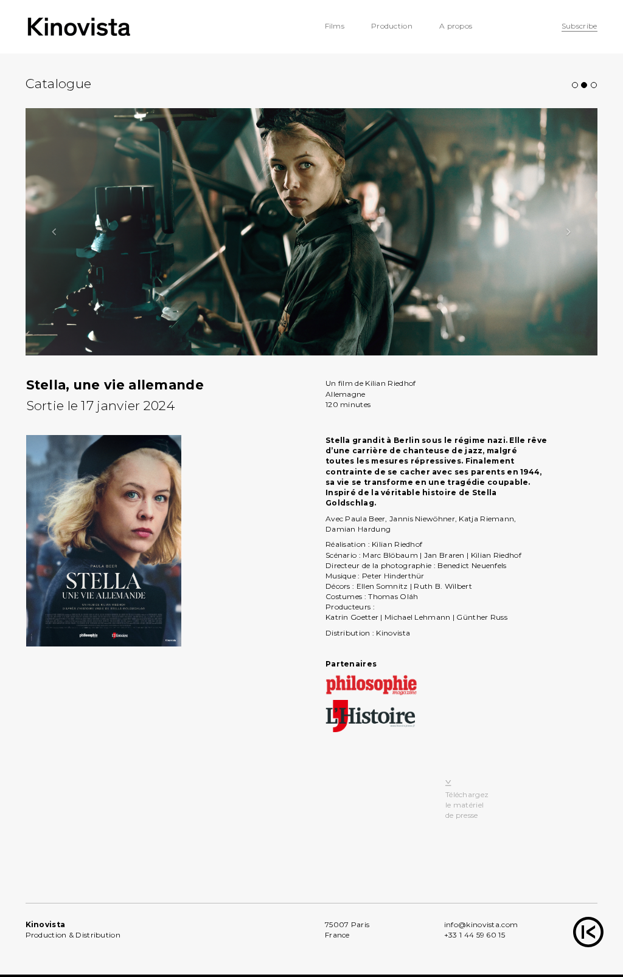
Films (335, 25)
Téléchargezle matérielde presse (467, 805)
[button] (54, 231)
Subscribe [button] (579, 25)
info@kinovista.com (481, 924)
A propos (455, 25)
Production (391, 25)
